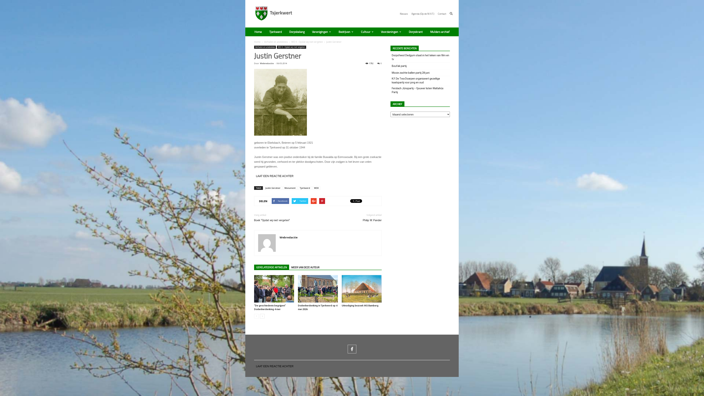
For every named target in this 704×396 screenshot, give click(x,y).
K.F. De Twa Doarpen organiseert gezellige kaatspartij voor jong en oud (416, 80)
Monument (290, 188)
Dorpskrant (416, 32)
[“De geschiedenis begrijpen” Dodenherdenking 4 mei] (274, 289)
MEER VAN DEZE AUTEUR (305, 267)
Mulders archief (440, 32)
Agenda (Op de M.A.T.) (422, 14)
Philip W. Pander (372, 220)
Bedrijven (344, 32)
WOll (316, 188)
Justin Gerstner (272, 188)
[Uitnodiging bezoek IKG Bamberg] (362, 289)
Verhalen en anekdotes (276, 41)
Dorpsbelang (297, 32)
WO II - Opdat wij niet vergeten (307, 41)
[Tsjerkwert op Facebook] (352, 349)
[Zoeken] (451, 13)
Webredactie (267, 63)
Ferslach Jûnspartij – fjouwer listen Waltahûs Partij (417, 90)
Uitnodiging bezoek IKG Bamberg (360, 305)
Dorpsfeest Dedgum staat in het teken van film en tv (420, 57)
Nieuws (404, 14)
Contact (442, 14)
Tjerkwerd (275, 32)
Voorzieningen (389, 32)
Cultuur (366, 32)
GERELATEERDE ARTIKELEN (271, 267)
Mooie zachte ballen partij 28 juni (411, 72)
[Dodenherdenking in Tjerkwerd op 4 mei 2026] (318, 289)
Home (258, 32)
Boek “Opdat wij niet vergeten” (272, 220)
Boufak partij (399, 66)
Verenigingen (320, 32)
